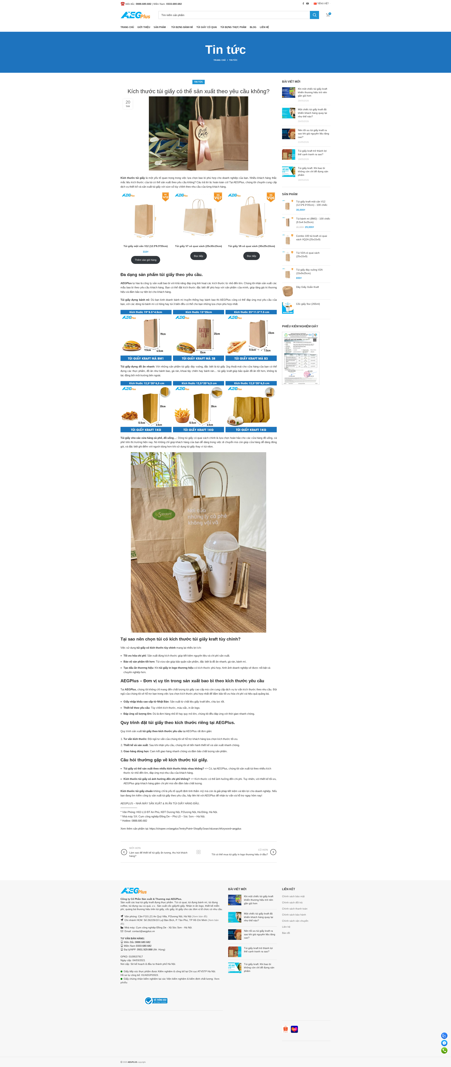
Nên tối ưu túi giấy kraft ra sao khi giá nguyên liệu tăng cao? (313, 133)
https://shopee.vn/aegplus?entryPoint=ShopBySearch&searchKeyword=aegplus (195, 828)
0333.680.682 (174, 3)
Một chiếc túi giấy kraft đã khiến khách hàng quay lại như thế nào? (312, 113)
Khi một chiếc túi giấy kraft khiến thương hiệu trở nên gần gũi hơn (312, 92)
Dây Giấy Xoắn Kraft (307, 287)
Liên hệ (286, 926)
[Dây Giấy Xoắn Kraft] (288, 291)
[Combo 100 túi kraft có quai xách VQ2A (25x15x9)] (288, 240)
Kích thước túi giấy (133, 177)
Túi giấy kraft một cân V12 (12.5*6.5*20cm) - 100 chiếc (311, 203)
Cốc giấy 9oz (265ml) (308, 303)
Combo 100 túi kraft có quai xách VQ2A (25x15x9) (311, 237)
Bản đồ (286, 933)
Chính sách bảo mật (293, 896)
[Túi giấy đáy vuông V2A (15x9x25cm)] (288, 274)
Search (314, 15)
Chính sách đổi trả (292, 902)
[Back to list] (198, 852)
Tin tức (233, 60)
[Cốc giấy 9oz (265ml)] (288, 308)
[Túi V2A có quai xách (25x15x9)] (288, 257)
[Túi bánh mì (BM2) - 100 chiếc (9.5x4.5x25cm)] (288, 223)
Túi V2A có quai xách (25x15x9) (308, 254)
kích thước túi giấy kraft (193, 639)
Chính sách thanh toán (294, 908)
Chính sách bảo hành (294, 914)
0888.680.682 (143, 3)
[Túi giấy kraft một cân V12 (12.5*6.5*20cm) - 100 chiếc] (288, 206)
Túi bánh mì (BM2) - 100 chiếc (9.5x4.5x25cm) (313, 220)
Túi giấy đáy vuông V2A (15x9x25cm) (309, 271)
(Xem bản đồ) (199, 916)
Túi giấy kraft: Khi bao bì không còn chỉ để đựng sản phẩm (313, 171)
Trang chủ (220, 60)
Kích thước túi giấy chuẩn (137, 791)
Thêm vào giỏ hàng (145, 259)
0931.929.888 (145, 949)
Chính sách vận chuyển (295, 920)
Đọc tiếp (198, 256)
